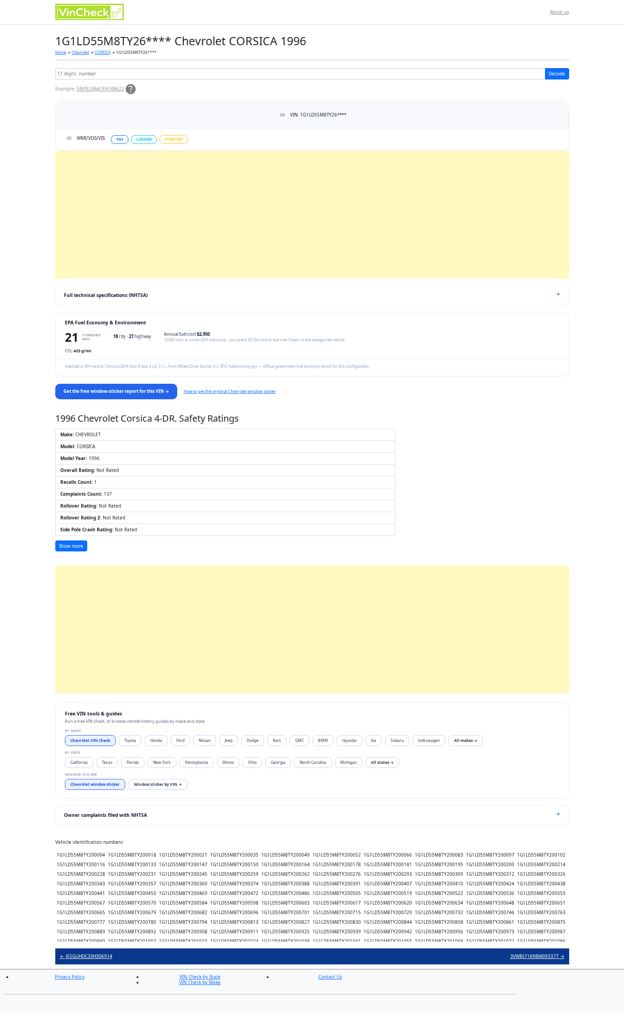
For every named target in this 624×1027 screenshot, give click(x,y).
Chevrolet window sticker (95, 784)
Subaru (397, 740)
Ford (180, 740)
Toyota (130, 740)
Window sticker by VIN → (158, 784)
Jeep (229, 740)
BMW (323, 740)
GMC (299, 740)
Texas (107, 762)
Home (60, 52)
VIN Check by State (200, 977)
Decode (557, 73)
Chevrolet (80, 52)
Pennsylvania (196, 762)
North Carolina (313, 762)
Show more (71, 546)
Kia (373, 740)
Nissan (205, 740)
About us (559, 12)
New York (162, 762)
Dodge (253, 740)
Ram (277, 740)
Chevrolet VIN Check (90, 740)
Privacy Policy (70, 977)
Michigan (348, 762)
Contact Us (330, 977)
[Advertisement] (312, 215)
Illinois (228, 762)
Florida (133, 762)
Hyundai (349, 740)
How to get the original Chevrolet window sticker (230, 391)
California (79, 762)
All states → (382, 762)
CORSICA (103, 52)
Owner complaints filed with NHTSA (105, 815)
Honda (156, 740)
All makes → (465, 740)
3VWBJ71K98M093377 (537, 956)
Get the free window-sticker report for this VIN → (116, 391)
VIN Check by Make (200, 982)
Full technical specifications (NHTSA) (106, 295)
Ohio (252, 762)
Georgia (278, 762)
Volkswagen (429, 740)
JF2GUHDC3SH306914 (86, 956)
